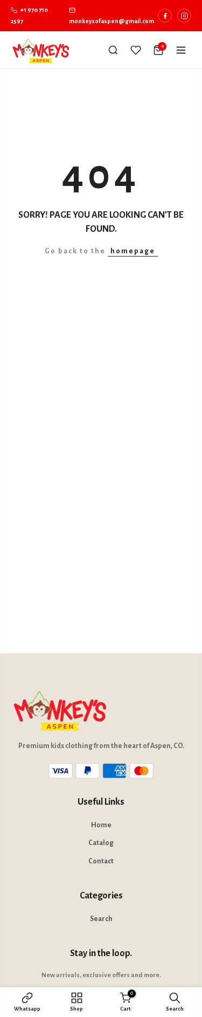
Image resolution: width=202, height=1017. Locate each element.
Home (101, 825)
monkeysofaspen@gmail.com (111, 21)
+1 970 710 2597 (29, 15)
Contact (101, 861)
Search (101, 919)
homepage (132, 251)
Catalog (101, 843)
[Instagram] (184, 16)
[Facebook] (165, 16)
